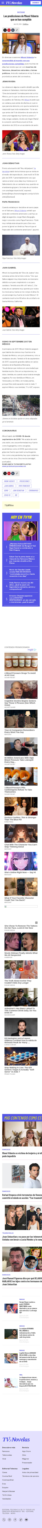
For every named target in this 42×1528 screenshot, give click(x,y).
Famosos (6, 1150)
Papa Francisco (24, 486)
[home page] (14, 2)
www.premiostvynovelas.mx (14, 466)
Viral (21, 1375)
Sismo (6, 490)
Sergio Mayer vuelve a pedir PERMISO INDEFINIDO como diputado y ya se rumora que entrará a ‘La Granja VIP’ (28, 1307)
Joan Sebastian (18, 490)
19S (16, 495)
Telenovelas (8, 1233)
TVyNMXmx (25, 24)
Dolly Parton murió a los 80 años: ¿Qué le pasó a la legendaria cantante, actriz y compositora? (22, 586)
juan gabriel (9, 486)
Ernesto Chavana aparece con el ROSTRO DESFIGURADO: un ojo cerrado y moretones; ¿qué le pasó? (22, 599)
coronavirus (33, 490)
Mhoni (27, 100)
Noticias (21, 12)
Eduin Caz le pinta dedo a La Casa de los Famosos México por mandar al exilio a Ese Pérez (22, 560)
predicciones (24, 481)
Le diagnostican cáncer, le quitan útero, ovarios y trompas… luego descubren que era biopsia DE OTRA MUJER (28, 1381)
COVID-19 (7, 495)
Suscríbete (35, 3)
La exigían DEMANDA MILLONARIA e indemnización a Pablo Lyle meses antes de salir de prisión (27, 1332)
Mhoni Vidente (20, 210)
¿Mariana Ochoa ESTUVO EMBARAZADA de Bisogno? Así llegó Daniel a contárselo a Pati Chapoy (22, 547)
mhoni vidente (9, 481)
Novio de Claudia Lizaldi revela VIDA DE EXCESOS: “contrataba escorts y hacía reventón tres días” (22, 573)
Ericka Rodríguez (24, 1317)
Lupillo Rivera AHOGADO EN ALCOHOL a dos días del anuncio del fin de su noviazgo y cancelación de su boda (28, 1357)
